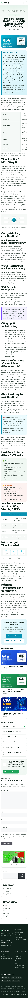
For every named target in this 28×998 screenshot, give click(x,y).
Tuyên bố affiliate (19, 965)
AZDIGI (4, 531)
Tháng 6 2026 (7, 891)
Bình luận (4, 790)
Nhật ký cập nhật (19, 967)
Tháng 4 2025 (7, 894)
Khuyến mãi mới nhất (6, 954)
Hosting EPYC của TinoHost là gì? (12, 736)
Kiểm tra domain (19, 932)
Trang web (4, 827)
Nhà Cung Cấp (5, 778)
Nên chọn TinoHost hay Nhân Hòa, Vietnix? (12, 753)
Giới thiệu (17, 954)
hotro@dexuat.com (6, 945)
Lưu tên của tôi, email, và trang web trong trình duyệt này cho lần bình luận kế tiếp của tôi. (13, 837)
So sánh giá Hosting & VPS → (14, 640)
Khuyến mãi (6, 908)
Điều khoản (18, 958)
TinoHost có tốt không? (9, 726)
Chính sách (18, 956)
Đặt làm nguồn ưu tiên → (10, 771)
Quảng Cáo (6, 916)
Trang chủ (2, 11)
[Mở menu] (25, 2)
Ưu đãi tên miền (5, 956)
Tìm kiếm (5, 872)
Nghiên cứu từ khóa (20, 937)
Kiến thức (5, 911)
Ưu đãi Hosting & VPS (6, 958)
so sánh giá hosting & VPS (18, 444)
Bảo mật (17, 960)
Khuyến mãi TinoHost (14, 636)
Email (3, 819)
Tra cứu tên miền (19, 934)
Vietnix (4, 526)
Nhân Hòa (5, 537)
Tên (3, 812)
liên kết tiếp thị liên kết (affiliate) (18, 991)
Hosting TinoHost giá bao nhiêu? (12, 731)
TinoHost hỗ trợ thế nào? (9, 742)
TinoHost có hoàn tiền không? (11, 747)
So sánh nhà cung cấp (20, 939)
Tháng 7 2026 (7, 889)
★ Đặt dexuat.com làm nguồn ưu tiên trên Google (14, 994)
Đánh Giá (5, 906)
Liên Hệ (17, 963)
